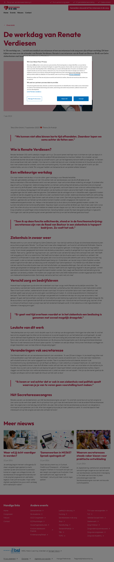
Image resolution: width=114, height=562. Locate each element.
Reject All (64, 98)
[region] (58, 80)
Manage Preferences (34, 98)
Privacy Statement (75, 74)
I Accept (81, 98)
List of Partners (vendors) (34, 91)
